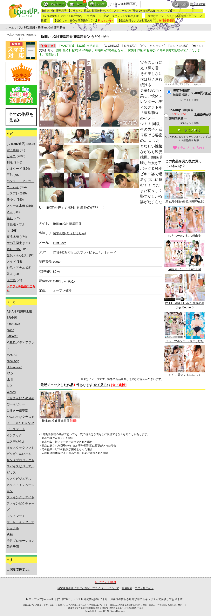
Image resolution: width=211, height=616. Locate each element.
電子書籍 (13, 150)
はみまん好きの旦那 (20, 398)
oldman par (14, 367)
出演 (44, 232)
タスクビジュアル (19, 478)
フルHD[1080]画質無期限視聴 (181, 114)
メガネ (11, 280)
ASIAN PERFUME (19, 311)
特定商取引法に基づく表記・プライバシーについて (88, 588)
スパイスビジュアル (20, 466)
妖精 (10, 534)
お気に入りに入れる (191, 147)
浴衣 (10, 212)
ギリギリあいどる (19, 453)
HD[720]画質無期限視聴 (182, 92)
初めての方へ (106, 20)
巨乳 (10, 174)
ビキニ (11, 156)
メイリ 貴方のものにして (184, 374)
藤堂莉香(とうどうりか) (69, 233)
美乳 (10, 218)
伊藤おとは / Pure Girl (184, 269)
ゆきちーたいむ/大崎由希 (184, 235)
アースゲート (16, 429)
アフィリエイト (144, 588)
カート (80, 4)
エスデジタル (16, 441)
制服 (10, 162)
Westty (11, 392)
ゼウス (11, 472)
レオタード (14, 168)
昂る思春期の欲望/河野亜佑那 (184, 201)
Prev (44, 93)
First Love (13, 323)
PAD (10, 373)
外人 (10, 273)
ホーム (10, 27)
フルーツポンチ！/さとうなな (184, 341)
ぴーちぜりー (16, 404)
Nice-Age (13, 361)
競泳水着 (13, 236)
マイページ (57, 4)
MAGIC (12, 354)
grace (10, 330)
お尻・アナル (16, 267)
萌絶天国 (13, 546)
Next (133, 93)
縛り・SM (14, 249)
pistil (10, 379)
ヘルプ (101, 4)
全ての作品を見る (21, 117)
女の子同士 (14, 242)
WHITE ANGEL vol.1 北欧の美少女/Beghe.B (184, 305)
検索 (184, 4)
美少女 (11, 199)
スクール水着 (16, 205)
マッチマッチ (16, 515)
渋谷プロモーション (20, 540)
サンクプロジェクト (20, 460)
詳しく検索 (197, 4)
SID (9, 385)
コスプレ (13, 193)
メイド (11, 261)
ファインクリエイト (20, 497)
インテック (14, 435)
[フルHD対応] (26, 27)
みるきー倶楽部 (17, 410)
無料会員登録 (167, 20)
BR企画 (12, 317)
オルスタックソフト (20, 447)
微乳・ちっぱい (17, 255)
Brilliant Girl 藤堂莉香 (55, 420)
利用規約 (127, 588)
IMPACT (12, 336)
